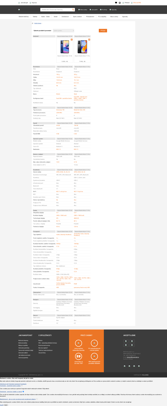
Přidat (103, 30)
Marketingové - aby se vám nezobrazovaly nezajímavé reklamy (18, 399)
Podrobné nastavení (14, 384)
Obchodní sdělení (23, 352)
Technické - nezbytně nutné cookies (10, 386)
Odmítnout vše (4, 384)
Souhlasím (23, 384)
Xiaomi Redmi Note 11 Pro (82, 56)
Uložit (5, 405)
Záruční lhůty (42, 352)
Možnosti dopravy (23, 340)
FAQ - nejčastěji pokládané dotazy (47, 343)
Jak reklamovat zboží (24, 355)
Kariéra (40, 340)
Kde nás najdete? (43, 348)
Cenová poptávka (23, 357)
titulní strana (37, 23)
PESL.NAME (145, 375)
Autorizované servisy (44, 345)
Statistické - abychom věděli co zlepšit (11, 391)
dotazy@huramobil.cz (133, 357)
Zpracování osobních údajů (25, 350)
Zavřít (1, 405)
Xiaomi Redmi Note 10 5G (64, 56)
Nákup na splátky (23, 345)
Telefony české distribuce (45, 350)
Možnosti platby (22, 343)
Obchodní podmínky (23, 348)
